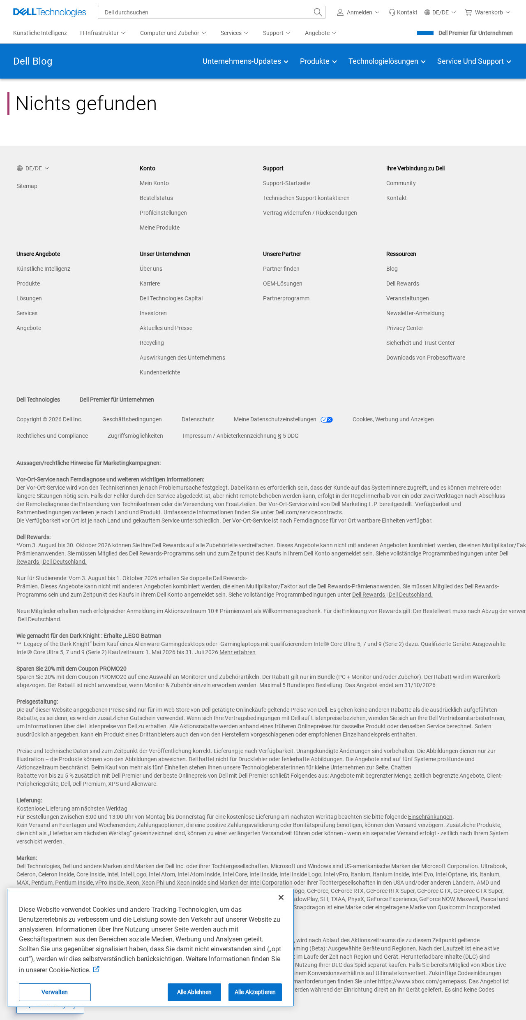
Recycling (152, 342)
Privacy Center (404, 328)
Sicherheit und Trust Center (420, 342)
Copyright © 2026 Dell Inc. (49, 419)
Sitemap (26, 186)
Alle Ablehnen (194, 992)
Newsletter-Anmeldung (415, 313)
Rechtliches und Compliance (52, 435)
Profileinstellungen (163, 212)
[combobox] (211, 12)
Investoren (153, 313)
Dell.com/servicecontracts (308, 512)
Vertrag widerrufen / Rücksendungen (310, 212)
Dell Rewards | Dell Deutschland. (392, 594)
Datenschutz (198, 419)
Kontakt (396, 198)
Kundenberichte (160, 372)
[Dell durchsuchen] (318, 12)
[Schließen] (281, 897)
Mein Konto (154, 183)
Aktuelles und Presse (166, 328)
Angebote (28, 328)
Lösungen (29, 298)
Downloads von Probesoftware (425, 357)
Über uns (151, 268)
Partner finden (281, 268)
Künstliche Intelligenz (43, 268)
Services (26, 313)
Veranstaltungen (407, 298)
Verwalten (55, 992)
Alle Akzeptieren (255, 992)
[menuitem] (104, 33)
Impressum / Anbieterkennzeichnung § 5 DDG (241, 435)
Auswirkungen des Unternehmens (182, 357)
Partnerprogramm (286, 298)
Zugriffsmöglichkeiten (135, 435)
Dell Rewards (402, 283)
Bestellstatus (156, 198)
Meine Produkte (160, 227)
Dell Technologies (38, 399)
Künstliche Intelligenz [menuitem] (40, 33)
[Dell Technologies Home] (50, 12)
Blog (392, 268)
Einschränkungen (430, 816)
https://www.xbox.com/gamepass (422, 981)
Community (401, 183)
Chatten (401, 767)
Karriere (150, 283)
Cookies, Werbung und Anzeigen (393, 419)
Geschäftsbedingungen (132, 419)
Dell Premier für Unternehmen (475, 33)
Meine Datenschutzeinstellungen (276, 419)
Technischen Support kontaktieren (306, 198)
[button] (359, 12)
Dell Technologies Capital (171, 298)
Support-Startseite (286, 183)
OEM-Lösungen (282, 283)
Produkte (28, 283)
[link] (403, 12)
